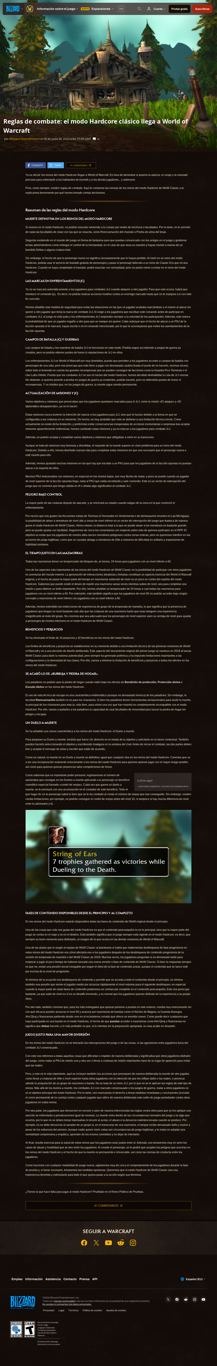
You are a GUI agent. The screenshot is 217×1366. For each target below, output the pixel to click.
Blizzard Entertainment (24, 139)
